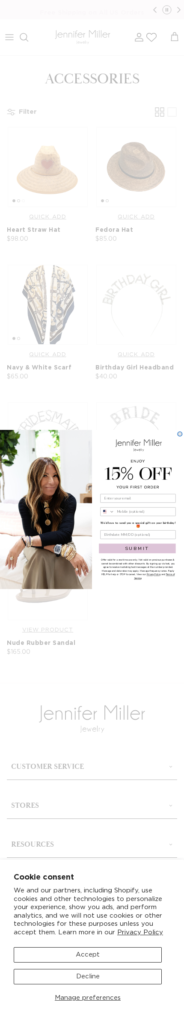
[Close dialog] (180, 434)
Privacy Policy (140, 932)
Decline (88, 976)
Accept (88, 954)
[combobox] (107, 512)
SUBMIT (137, 548)
